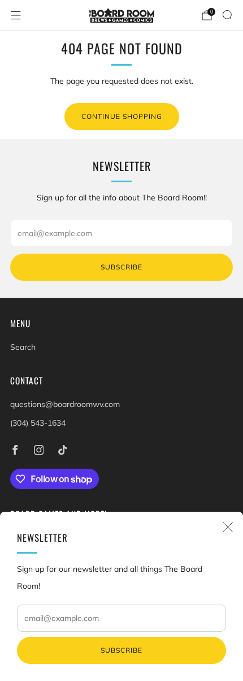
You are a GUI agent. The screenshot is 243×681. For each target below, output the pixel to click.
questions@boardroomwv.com (65, 404)
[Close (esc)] (227, 527)
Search (23, 347)
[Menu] (15, 15)
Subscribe (121, 650)
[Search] (227, 14)
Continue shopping (121, 116)
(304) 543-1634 (38, 423)
